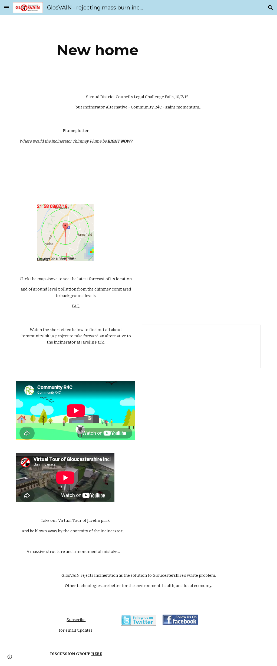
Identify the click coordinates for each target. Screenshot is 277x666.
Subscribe (76, 619)
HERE (96, 653)
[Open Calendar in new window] (250, 332)
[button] (6, 7)
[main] (97, 50)
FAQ (76, 306)
